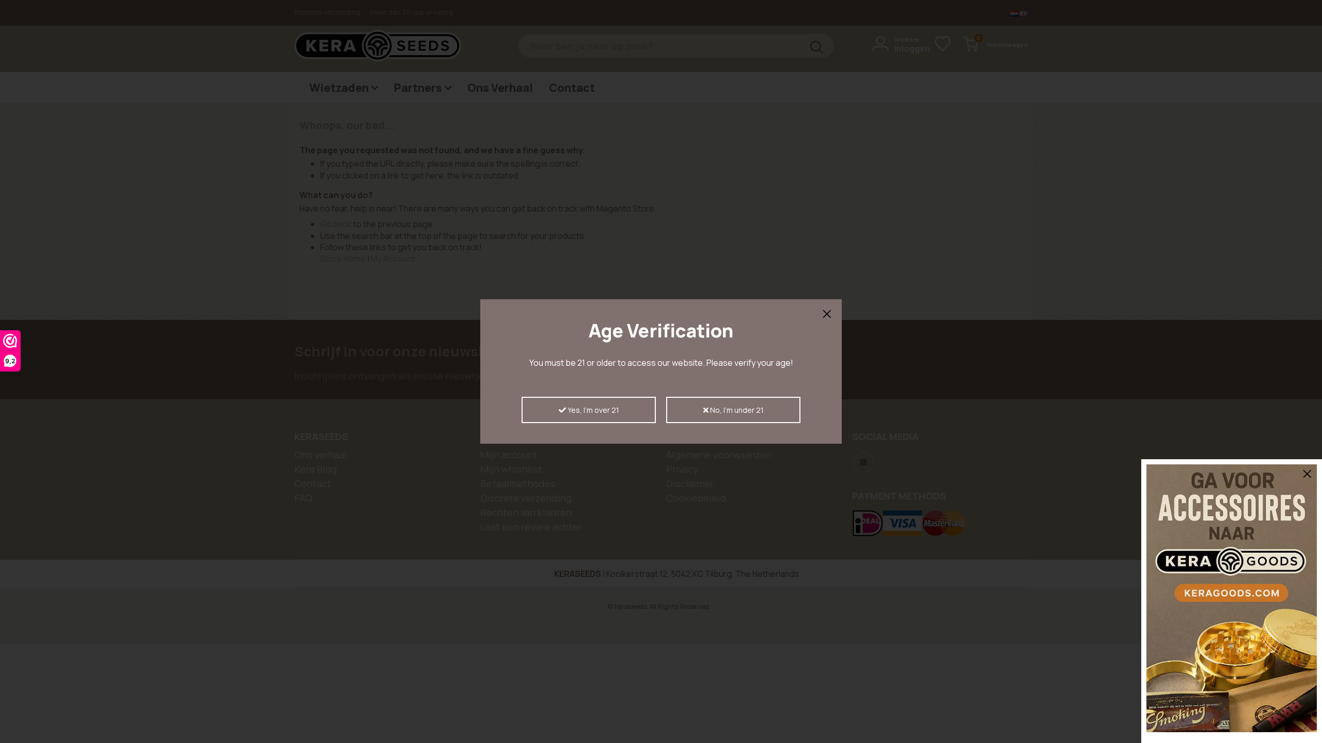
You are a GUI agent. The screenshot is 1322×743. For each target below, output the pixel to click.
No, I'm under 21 (736, 410)
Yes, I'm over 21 (592, 410)
